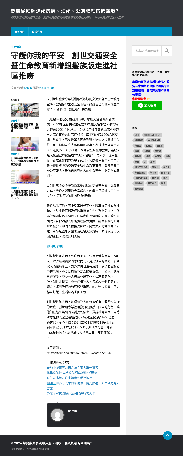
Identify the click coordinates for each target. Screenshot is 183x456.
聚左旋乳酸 (140, 172)
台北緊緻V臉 (154, 140)
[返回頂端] (167, 435)
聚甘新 (153, 172)
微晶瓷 (138, 145)
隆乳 (165, 178)
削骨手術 (139, 140)
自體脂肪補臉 (141, 178)
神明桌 (51, 246)
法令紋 (158, 151)
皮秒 (152, 162)
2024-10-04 (46, 87)
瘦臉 (168, 156)
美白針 (166, 167)
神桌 (60, 246)
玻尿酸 (158, 156)
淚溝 (148, 156)
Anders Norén (32, 449)
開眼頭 (155, 178)
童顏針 (155, 167)
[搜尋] (166, 50)
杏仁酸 (160, 145)
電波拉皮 (139, 183)
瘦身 (137, 162)
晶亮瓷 (149, 145)
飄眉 (163, 183)
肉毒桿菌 (165, 172)
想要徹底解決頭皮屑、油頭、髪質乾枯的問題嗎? (64, 10)
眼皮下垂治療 (141, 167)
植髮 (137, 151)
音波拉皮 (152, 183)
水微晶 (147, 151)
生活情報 (37, 31)
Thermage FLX (152, 135)
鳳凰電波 (139, 189)
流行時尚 (20, 31)
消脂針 (138, 156)
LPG (137, 135)
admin (28, 87)
